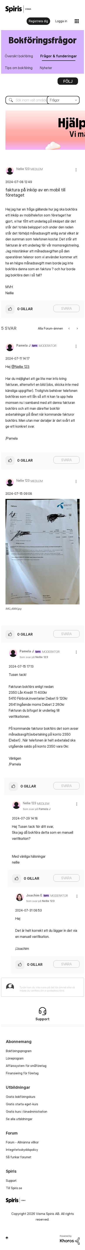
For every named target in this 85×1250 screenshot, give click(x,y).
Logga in (61, 21)
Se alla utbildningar (19, 1119)
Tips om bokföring (18, 68)
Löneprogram (15, 1058)
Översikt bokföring (19, 56)
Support (11, 1180)
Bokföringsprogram (19, 1051)
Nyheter (46, 68)
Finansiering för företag (22, 1073)
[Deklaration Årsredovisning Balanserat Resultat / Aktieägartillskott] (77, 328)
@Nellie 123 (20, 366)
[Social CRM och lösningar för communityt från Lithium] (70, 1239)
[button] (76, 169)
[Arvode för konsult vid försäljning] (69, 328)
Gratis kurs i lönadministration (26, 1111)
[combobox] (42, 100)
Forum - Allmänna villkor (22, 1142)
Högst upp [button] (7, 1238)
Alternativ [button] (68, 82)
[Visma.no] (18, 9)
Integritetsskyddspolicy (22, 1149)
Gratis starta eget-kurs (22, 1104)
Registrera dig (38, 21)
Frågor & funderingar (58, 56)
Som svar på (34, 657)
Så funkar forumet (18, 1157)
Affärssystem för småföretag (26, 1066)
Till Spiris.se (14, 1188)
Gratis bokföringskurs (20, 1097)
